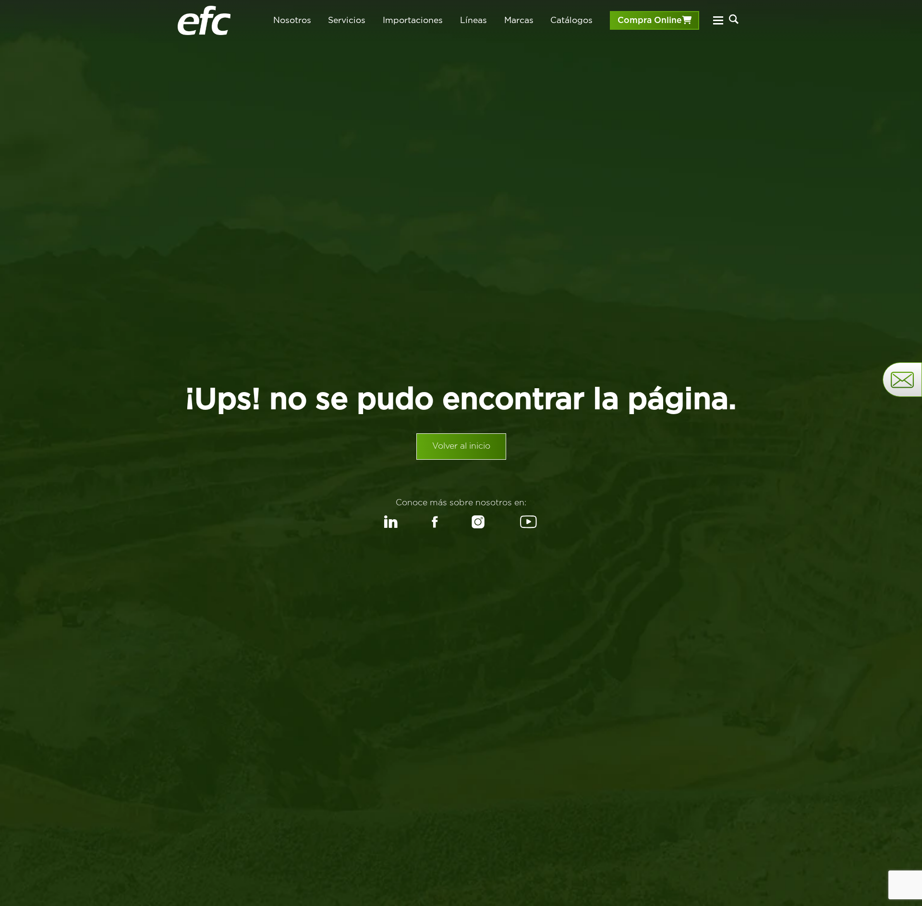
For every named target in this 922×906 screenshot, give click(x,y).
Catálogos (571, 20)
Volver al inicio (461, 446)
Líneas (473, 20)
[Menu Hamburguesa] (718, 20)
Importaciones (413, 20)
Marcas (519, 20)
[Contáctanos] (902, 379)
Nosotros (292, 20)
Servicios (346, 20)
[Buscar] (734, 19)
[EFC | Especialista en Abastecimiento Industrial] (204, 20)
